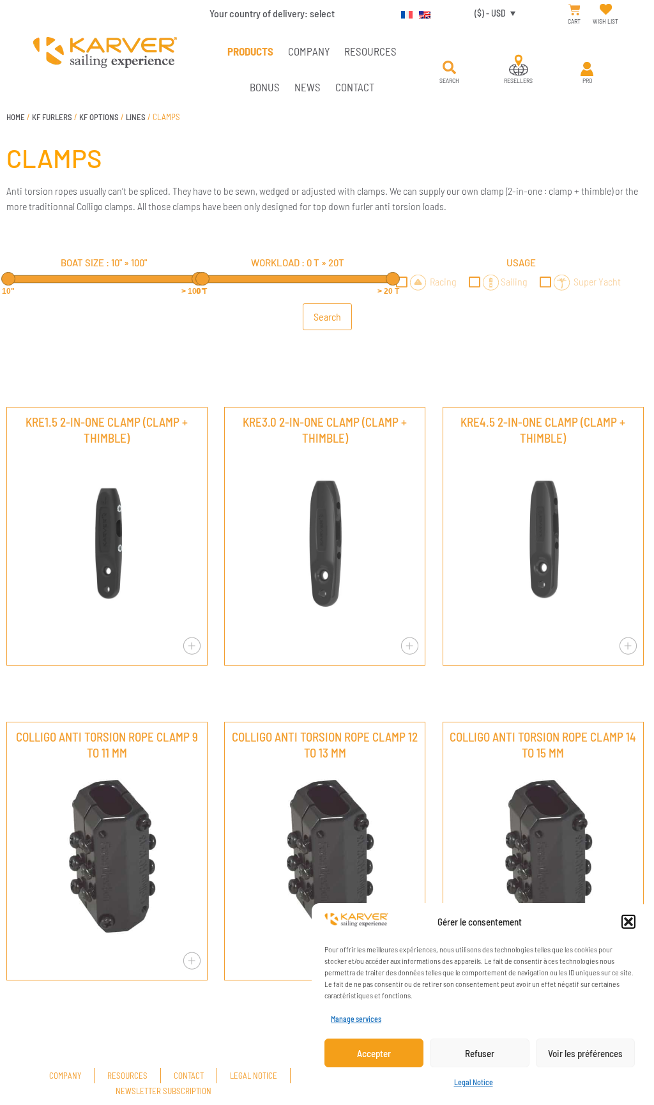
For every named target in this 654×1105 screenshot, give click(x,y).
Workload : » (297, 262)
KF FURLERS (52, 117)
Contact (354, 86)
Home (15, 117)
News (307, 86)
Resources (370, 51)
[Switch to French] (404, 13)
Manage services (356, 1018)
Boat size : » (104, 262)
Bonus (265, 86)
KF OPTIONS (99, 117)
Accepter (374, 1053)
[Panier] (574, 10)
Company (309, 51)
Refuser (479, 1053)
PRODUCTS (250, 51)
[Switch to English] (421, 13)
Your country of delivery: (272, 13)
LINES (136, 117)
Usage (521, 262)
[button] (628, 921)
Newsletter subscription (163, 1091)
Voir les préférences (585, 1053)
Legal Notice (473, 1082)
